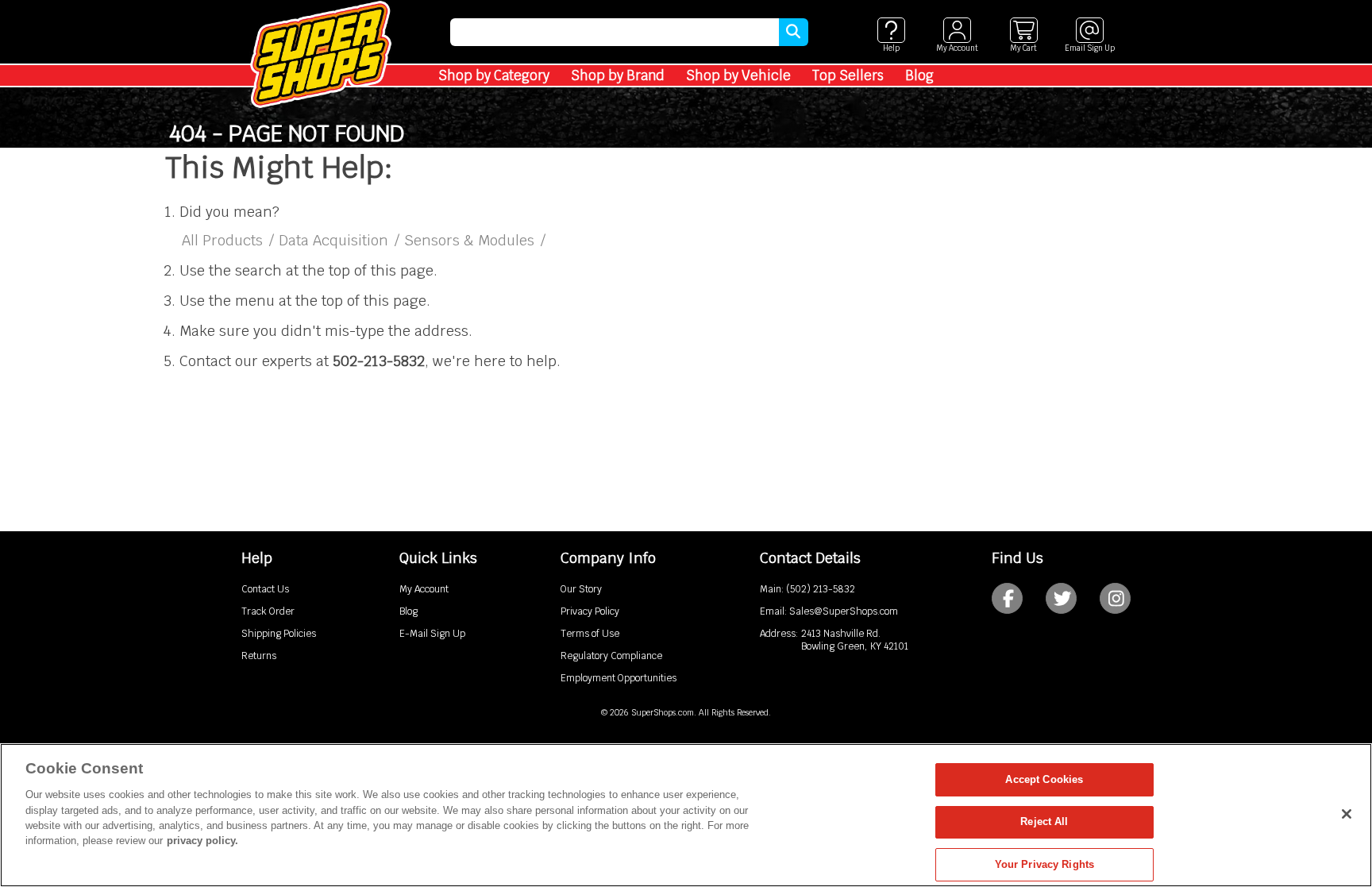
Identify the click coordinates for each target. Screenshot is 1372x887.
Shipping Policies (278, 633)
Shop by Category (493, 75)
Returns (258, 656)
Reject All (1044, 822)
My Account (424, 589)
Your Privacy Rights (1044, 864)
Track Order (268, 611)
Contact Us (265, 589)
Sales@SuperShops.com (843, 611)
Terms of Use (590, 633)
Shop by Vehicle (738, 75)
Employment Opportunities (618, 678)
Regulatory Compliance (611, 656)
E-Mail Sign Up (432, 633)
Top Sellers (848, 75)
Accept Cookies (1044, 779)
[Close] (1346, 813)
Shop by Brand (618, 75)
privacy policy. (202, 841)
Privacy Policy (590, 611)
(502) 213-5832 (820, 589)
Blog (919, 75)
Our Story (581, 589)
